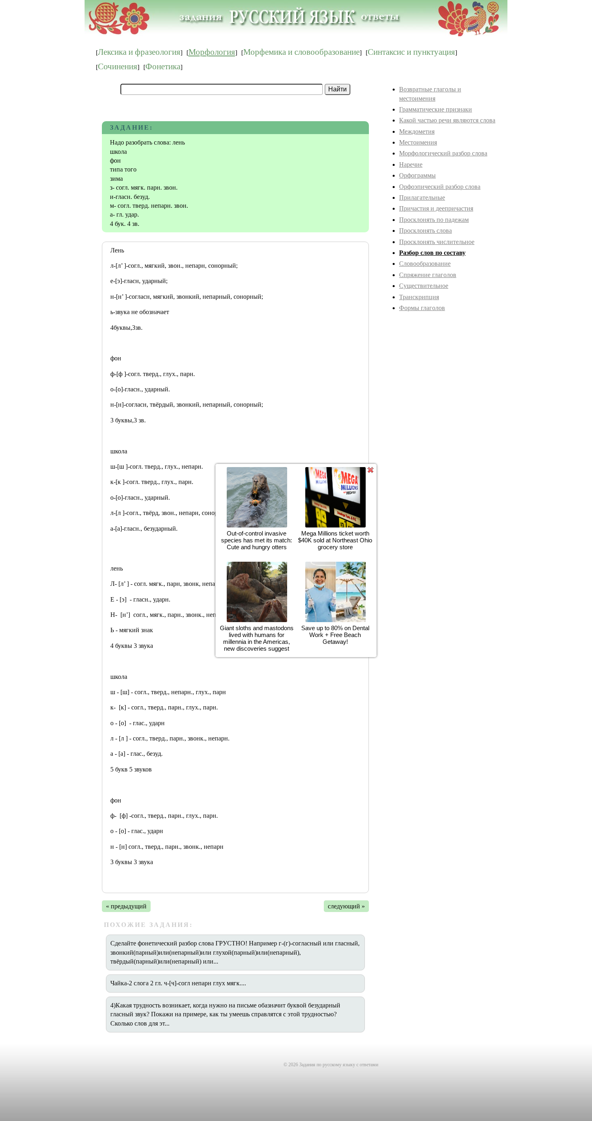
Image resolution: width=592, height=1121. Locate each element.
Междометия (417, 131)
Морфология (211, 52)
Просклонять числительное (436, 241)
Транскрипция (419, 297)
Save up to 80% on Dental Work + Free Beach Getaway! (335, 635)
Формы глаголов (422, 307)
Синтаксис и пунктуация (411, 52)
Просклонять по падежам (434, 219)
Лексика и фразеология (139, 52)
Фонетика (162, 66)
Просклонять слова (425, 230)
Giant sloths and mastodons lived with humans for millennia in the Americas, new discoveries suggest (257, 638)
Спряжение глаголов (427, 274)
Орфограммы (417, 175)
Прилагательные (422, 197)
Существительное (423, 285)
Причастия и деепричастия (436, 208)
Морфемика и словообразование (301, 52)
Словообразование (425, 263)
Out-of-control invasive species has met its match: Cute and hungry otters (256, 540)
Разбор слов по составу (432, 252)
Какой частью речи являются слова (447, 120)
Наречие (410, 164)
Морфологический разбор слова (443, 153)
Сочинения (117, 66)
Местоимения (418, 142)
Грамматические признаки (435, 109)
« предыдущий (126, 906)
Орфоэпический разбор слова (439, 186)
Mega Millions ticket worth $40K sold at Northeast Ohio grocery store (335, 540)
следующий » (346, 906)
